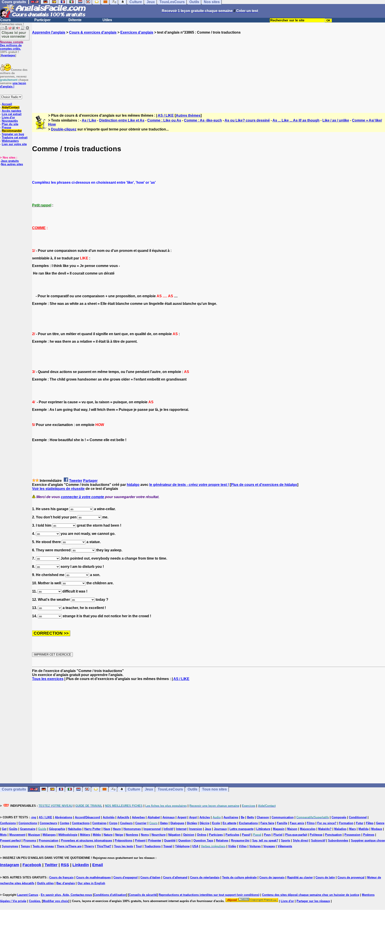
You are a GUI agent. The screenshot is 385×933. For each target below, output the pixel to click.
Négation (174, 834)
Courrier (141, 823)
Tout (139, 846)
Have (106, 829)
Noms (145, 834)
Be (242, 817)
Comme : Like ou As (164, 120)
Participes (216, 834)
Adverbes (138, 817)
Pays (267, 834)
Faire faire (267, 823)
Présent (140, 840)
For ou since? (326, 823)
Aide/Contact (10, 107)
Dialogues (177, 823)
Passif (246, 834)
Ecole (216, 823)
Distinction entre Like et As (121, 120)
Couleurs (126, 823)
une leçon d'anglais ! (13, 84)
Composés (339, 817)
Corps (113, 823)
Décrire (204, 823)
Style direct (300, 840)
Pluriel (278, 834)
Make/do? (325, 829)
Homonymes (132, 829)
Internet (181, 829)
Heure (117, 829)
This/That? (104, 846)
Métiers (85, 834)
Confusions (8, 823)
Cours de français (61, 877)
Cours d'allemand (175, 877)
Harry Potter (92, 829)
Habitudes (75, 829)
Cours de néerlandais (204, 877)
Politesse (316, 834)
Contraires (99, 823)
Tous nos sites (214, 789)
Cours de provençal (351, 877)
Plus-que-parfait (296, 834)
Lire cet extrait (11, 114)
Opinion (188, 834)
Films (311, 823)
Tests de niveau (43, 846)
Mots (3, 834)
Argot (193, 817)
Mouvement (17, 834)
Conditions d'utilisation (110, 894)
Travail (167, 846)
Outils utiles (45, 883)
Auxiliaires (230, 817)
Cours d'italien (150, 877)
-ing (33, 817)
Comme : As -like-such (203, 120)
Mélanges (49, 834)
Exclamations (248, 823)
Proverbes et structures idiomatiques (86, 840)
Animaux (168, 817)
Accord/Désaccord (87, 817)
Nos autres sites (12, 164)
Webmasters (10, 141)
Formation (346, 823)
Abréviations (63, 817)
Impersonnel (152, 829)
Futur (359, 823)
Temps (25, 846)
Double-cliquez (63, 129)
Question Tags (203, 840)
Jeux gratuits (10, 161)
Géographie (57, 829)
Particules (232, 834)
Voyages (269, 846)
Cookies (34, 901)
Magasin (279, 829)
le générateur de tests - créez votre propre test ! (189, 485)
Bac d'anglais (65, 883)
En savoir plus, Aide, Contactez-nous (66, 894)
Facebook (32, 865)
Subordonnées (338, 840)
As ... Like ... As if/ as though (295, 120)
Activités (109, 817)
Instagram (9, 865)
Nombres (132, 834)
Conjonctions (27, 823)
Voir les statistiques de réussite (58, 489)
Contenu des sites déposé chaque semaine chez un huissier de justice (310, 894)
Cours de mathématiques (93, 877)
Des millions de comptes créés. (11, 45)
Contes (64, 823)
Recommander (12, 130)
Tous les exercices (47, 679)
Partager (90, 481)
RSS (65, 865)
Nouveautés (10, 120)
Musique (34, 834)
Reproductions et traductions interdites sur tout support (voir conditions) (209, 894)
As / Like (89, 120)
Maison (292, 829)
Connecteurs (48, 823)
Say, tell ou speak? (265, 840)
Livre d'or (8, 117)
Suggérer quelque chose (368, 840)
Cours (5, 20)
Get (4, 829)
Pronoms (29, 840)
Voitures (255, 846)
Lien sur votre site (14, 144)
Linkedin (80, 865)
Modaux (376, 829)
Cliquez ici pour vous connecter (14, 34)
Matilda (363, 829)
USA (195, 846)
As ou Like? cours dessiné (247, 120)
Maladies (340, 829)
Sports (285, 840)
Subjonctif (318, 840)
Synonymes (10, 846)
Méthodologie (67, 834)
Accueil (7, 104)
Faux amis (297, 823)
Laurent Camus (27, 894)
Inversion (195, 829)
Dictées (192, 823)
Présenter (154, 840)
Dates (164, 823)
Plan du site (10, 124)
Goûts (13, 829)
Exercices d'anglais (136, 32)
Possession (352, 834)
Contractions (81, 823)
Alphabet (153, 817)
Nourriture (159, 834)
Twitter (51, 865)
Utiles (107, 20)
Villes (243, 846)
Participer (42, 20)
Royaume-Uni (240, 840)
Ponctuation (333, 834)
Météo (97, 834)
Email (97, 865)
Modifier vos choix (55, 901)
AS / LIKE (166, 115)
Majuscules (307, 829)
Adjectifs (123, 817)
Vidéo (232, 846)
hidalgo (133, 485)
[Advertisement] (208, 70)
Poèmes (368, 834)
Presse (6, 127)
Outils (192, 789)
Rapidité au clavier (300, 877)
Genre (380, 823)
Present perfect (10, 840)
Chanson (263, 817)
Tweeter (75, 481)
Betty (250, 817)
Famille (282, 823)
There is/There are (69, 846)
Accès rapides (11, 110)
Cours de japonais (272, 877)
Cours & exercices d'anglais (93, 32)
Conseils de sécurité (143, 894)
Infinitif (168, 829)
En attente (229, 823)
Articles (204, 817)
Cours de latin (325, 877)
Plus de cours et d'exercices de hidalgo (264, 485)
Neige (119, 834)
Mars (352, 829)
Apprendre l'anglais (48, 32)
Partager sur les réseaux (313, 901)
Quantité (170, 840)
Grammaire (27, 829)
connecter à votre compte (82, 497)
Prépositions (123, 840)
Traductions (152, 846)
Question (184, 840)
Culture (134, 789)
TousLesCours (170, 789)
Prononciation (48, 840)
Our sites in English (91, 883)
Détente (75, 20)
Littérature (263, 829)
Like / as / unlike (335, 120)
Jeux (149, 789)
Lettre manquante (241, 829)
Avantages (8, 55)
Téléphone (182, 846)
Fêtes (369, 823)
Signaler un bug (13, 134)
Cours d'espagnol (125, 877)
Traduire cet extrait (14, 137)
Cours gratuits (14, 789)
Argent (181, 817)
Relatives (222, 840)
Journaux (220, 829)
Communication (283, 817)
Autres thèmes (188, 115)
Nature (108, 834)
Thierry (89, 846)
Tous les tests (123, 846)
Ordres (201, 834)
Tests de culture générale (239, 877)
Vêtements (285, 846)
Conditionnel (358, 817)
